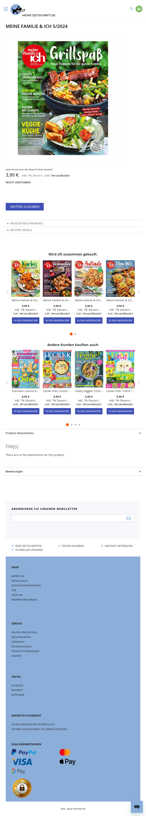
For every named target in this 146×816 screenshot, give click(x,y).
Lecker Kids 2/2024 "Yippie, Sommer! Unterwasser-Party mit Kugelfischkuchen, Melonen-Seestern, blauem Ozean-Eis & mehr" (57, 391)
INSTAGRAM (17, 694)
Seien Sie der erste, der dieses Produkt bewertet (29, 169)
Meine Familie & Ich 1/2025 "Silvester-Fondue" (89, 300)
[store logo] (32, 10)
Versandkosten (60, 175)
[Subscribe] (128, 518)
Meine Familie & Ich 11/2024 (120, 300)
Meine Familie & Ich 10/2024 (26, 300)
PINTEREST (17, 690)
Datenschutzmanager (25, 651)
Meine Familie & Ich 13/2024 (57, 300)
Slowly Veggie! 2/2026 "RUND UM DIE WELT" (89, 391)
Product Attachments (20, 433)
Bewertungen (14, 471)
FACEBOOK (17, 685)
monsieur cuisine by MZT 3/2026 (26, 391)
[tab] (73, 433)
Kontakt (16, 655)
